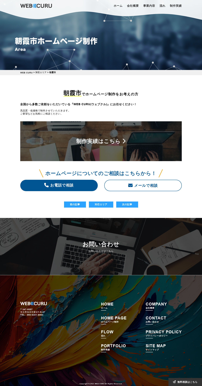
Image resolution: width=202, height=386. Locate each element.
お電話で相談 (62, 185)
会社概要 (133, 5)
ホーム (118, 5)
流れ (162, 5)
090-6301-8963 (35, 315)
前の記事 (75, 204)
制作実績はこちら (98, 141)
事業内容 (149, 5)
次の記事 (127, 204)
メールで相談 (146, 185)
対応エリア (101, 204)
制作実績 (176, 5)
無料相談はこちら (187, 382)
